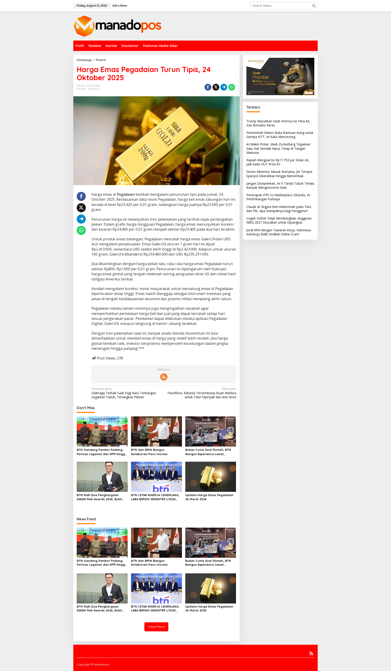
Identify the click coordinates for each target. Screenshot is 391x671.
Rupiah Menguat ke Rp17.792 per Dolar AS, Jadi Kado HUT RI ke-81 (278, 162)
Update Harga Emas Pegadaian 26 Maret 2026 (209, 497)
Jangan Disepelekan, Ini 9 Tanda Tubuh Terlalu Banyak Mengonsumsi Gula (280, 185)
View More (156, 627)
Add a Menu (119, 5)
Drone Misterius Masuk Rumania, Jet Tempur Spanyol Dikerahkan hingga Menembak (279, 173)
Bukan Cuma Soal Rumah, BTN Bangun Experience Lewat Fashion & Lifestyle (208, 452)
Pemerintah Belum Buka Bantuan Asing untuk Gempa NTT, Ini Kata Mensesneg (279, 134)
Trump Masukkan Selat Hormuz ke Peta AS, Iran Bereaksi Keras (278, 123)
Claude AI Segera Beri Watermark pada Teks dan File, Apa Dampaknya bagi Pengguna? (278, 209)
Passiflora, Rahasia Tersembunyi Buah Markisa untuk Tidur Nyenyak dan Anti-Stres (201, 393)
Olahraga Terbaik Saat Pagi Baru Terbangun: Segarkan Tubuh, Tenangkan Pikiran (124, 393)
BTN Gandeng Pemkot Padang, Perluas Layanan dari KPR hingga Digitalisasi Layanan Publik (102, 452)
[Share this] (208, 87)
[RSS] (163, 377)
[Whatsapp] (231, 87)
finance (81, 88)
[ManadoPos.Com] (117, 25)
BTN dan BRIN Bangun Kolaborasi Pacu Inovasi (149, 452)
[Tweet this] (215, 87)
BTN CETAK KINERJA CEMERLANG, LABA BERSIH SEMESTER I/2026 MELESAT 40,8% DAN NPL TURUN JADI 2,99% (155, 497)
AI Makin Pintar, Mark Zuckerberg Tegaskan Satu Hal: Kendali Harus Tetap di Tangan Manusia (278, 148)
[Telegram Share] (223, 87)
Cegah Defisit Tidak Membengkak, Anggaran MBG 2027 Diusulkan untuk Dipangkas (279, 220)
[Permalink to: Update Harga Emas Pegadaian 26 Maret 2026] (210, 476)
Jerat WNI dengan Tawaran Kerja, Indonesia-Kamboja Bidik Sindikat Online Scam (279, 232)
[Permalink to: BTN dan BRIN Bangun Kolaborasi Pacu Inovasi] (156, 431)
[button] (314, 6)
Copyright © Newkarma (93, 664)
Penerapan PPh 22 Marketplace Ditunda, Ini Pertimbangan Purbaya (278, 197)
